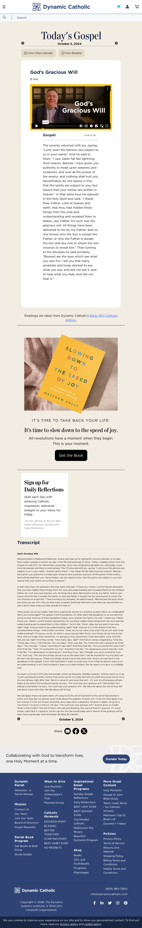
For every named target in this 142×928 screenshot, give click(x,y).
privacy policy (69, 924)
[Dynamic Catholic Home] (61, 7)
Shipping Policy (113, 856)
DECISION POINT (55, 821)
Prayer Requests (25, 827)
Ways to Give (54, 781)
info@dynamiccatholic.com (109, 894)
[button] (118, 7)
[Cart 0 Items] (137, 7)
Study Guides (23, 854)
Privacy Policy (112, 838)
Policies (109, 833)
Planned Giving (54, 802)
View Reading (73, 53)
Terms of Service (113, 843)
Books (78, 855)
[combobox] (29, 17)
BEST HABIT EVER (56, 843)
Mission (20, 804)
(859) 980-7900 (116, 888)
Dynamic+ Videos (114, 823)
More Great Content (112, 783)
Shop (78, 850)
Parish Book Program (24, 839)
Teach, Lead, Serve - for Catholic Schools (115, 806)
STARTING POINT (55, 838)
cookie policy (92, 924)
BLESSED (50, 826)
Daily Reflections (84, 802)
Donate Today (116, 759)
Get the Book (71, 455)
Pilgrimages (81, 872)
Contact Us (22, 809)
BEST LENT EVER (85, 806)
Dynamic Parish (21, 783)
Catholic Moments (51, 814)
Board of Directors (26, 822)
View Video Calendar (40, 53)
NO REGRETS (53, 847)
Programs (80, 868)
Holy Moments (112, 790)
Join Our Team (24, 818)
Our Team (21, 813)
